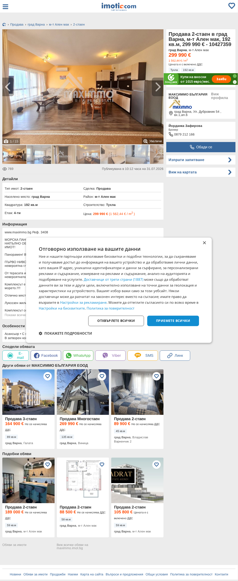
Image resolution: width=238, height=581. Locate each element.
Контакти (221, 574)
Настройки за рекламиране (83, 302)
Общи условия (157, 574)
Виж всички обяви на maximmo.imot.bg (72, 546)
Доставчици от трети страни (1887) (113, 279)
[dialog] (119, 290)
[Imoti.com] (4, 25)
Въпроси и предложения (124, 574)
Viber (116, 355)
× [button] (204, 243)
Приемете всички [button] (173, 321)
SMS (149, 355)
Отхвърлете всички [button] (116, 321)
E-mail (20, 355)
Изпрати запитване (186, 160)
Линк (179, 355)
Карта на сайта (91, 574)
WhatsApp (82, 355)
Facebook (49, 355)
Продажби (57, 574)
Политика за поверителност (191, 574)
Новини (15, 574)
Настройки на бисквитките (62, 308)
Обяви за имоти (14, 545)
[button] (65, 333)
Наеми (73, 574)
